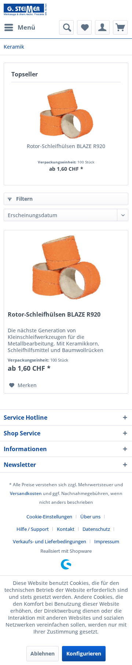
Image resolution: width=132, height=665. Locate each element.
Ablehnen (42, 653)
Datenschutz (96, 529)
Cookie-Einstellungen (49, 516)
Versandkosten (26, 493)
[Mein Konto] (102, 27)
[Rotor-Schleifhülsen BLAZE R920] (66, 113)
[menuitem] (19, 27)
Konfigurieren (83, 653)
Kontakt (65, 529)
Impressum (106, 541)
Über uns (90, 516)
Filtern (24, 198)
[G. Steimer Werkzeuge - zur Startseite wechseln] (25, 10)
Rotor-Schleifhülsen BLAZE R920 (66, 146)
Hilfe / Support (32, 529)
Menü (26, 27)
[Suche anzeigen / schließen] (66, 27)
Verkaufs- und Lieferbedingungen (49, 541)
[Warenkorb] (120, 27)
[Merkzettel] (84, 27)
